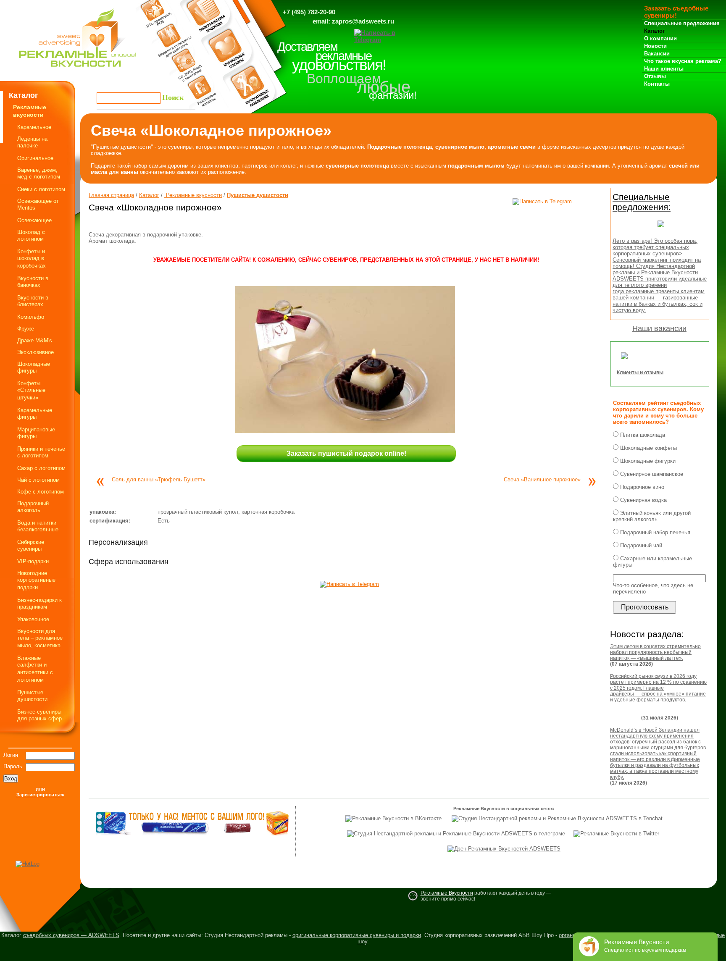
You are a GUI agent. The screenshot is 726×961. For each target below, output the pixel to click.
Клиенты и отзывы (640, 372)
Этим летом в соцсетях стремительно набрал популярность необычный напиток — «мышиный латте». (655, 652)
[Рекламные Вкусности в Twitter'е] (616, 833)
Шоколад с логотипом (31, 235)
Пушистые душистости (32, 695)
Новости (655, 46)
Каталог (654, 31)
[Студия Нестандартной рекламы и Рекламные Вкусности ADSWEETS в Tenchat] (557, 818)
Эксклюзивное (35, 352)
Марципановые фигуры (36, 432)
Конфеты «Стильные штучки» (31, 390)
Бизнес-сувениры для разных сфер (39, 715)
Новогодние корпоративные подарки (36, 580)
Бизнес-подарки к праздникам (39, 603)
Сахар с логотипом (41, 468)
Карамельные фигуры (34, 413)
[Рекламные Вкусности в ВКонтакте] (393, 818)
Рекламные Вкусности (447, 893)
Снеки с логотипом (41, 189)
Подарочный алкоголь (33, 506)
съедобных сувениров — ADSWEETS (71, 935)
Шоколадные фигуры (33, 367)
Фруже (25, 329)
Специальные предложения (682, 23)
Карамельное (34, 127)
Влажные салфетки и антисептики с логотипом (35, 669)
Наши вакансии (659, 328)
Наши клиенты (664, 69)
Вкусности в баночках (32, 281)
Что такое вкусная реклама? (682, 61)
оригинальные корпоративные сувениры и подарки (356, 935)
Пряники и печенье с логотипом (41, 452)
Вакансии (657, 53)
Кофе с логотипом (40, 491)
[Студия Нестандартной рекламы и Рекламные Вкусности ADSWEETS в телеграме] (456, 833)
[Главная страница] (77, 69)
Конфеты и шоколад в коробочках (31, 258)
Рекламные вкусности (193, 195)
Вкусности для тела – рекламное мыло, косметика (40, 638)
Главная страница (111, 195)
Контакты (657, 84)
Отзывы (655, 76)
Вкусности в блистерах (32, 300)
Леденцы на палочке (32, 142)
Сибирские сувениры (30, 545)
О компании (660, 38)
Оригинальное (35, 158)
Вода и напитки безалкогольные (37, 526)
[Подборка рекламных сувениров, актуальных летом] (660, 229)
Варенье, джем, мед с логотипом (38, 173)
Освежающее (34, 220)
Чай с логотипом (38, 480)
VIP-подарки (33, 561)
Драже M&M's (34, 340)
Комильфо (30, 317)
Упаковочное (33, 619)
